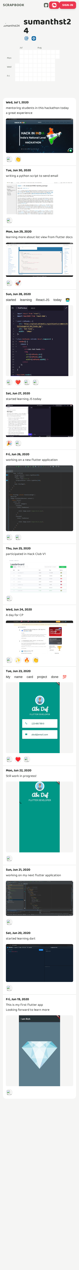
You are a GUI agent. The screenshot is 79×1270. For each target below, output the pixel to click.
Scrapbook (13, 5)
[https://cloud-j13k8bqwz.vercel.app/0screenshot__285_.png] (39, 340)
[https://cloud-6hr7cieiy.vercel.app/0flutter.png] (39, 898)
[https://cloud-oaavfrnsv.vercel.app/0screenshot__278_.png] (39, 637)
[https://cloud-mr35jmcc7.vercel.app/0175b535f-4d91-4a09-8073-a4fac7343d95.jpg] (39, 717)
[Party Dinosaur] (18, 537)
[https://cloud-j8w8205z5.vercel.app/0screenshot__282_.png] (39, 498)
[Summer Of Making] (9, 159)
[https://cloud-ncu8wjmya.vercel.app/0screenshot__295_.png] (39, 135)
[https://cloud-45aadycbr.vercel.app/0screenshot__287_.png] (39, 260)
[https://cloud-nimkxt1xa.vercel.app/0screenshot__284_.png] (39, 421)
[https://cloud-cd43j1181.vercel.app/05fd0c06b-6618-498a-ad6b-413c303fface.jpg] (39, 817)
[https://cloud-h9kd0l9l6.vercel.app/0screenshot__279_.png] (39, 576)
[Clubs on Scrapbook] (54, 5)
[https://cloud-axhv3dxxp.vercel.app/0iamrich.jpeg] (39, 1050)
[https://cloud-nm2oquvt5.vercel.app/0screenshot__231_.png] (39, 963)
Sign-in (67, 5)
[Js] (9, 382)
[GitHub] (46, 5)
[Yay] (27, 759)
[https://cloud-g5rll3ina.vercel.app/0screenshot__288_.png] (39, 197)
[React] (27, 382)
